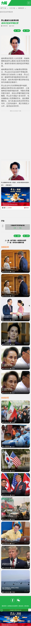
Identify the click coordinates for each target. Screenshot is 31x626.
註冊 (15, 228)
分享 (27, 30)
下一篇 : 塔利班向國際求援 (15, 242)
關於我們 (4, 606)
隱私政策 (21, 606)
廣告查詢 (26, 606)
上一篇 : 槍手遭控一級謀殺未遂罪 (15, 240)
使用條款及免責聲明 (13, 606)
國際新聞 (21, 8)
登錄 (20, 228)
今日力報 (12, 8)
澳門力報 (3, 8)
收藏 (18, 30)
